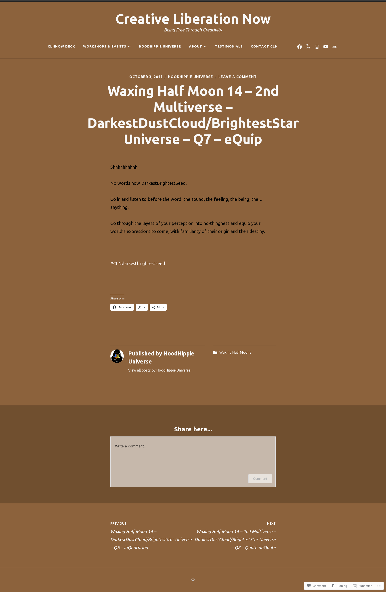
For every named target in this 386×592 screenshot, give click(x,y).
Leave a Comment (237, 77)
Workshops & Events (104, 46)
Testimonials (229, 46)
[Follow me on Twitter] (308, 46)
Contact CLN (264, 46)
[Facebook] (299, 46)
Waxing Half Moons (235, 352)
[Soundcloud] (334, 46)
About (195, 46)
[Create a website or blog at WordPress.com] (193, 580)
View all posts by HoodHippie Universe (159, 370)
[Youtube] (325, 46)
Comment (260, 478)
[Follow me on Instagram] (317, 46)
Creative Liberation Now (193, 18)
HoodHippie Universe (160, 46)
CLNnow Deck (61, 46)
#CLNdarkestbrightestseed (137, 263)
